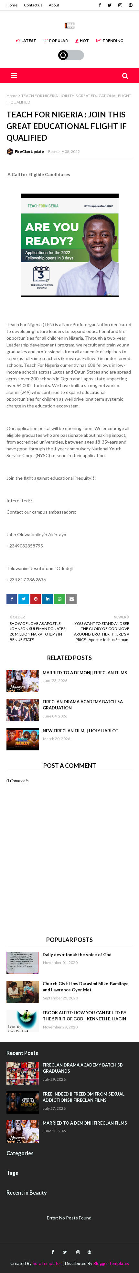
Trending (112, 40)
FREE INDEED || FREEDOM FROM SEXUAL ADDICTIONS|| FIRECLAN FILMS (83, 1097)
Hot (84, 40)
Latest (28, 40)
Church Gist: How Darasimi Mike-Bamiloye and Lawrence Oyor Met (86, 987)
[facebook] (100, 5)
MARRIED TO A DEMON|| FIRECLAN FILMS (85, 672)
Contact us (33, 5)
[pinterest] (130, 5)
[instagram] (120, 5)
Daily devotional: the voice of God (77, 954)
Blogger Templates (111, 1263)
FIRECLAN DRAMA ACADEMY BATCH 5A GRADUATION (83, 705)
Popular (58, 40)
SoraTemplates (47, 1263)
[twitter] (109, 5)
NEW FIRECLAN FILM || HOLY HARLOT (80, 730)
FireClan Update (29, 151)
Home (11, 5)
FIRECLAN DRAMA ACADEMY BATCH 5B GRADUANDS (83, 1068)
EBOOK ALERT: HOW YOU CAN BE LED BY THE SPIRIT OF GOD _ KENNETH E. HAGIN (84, 1016)
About (54, 5)
